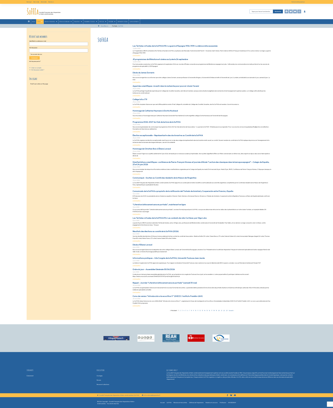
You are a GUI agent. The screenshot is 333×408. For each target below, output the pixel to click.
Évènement (30, 376)
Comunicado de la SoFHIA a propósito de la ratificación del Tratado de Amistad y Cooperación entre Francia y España (183, 191)
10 (195, 310)
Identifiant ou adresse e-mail (37, 41)
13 (202, 310)
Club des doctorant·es (134, 21)
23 (227, 310)
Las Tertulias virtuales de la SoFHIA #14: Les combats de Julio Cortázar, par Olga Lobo (170, 218)
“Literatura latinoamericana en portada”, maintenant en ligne (159, 204)
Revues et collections (103, 384)
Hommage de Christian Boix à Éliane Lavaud (152, 149)
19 (216, 310)
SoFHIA (38, 21)
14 (204, 310)
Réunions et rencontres (50, 21)
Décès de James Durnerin (143, 72)
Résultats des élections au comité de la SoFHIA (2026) (156, 231)
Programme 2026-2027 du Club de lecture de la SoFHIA (157, 122)
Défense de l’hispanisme (64, 21)
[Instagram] (299, 11)
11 (197, 310)
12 (200, 310)
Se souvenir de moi (36, 54)
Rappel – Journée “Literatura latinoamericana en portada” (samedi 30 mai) (165, 283)
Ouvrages (100, 376)
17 (211, 310)
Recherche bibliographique (298, 2)
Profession (101, 21)
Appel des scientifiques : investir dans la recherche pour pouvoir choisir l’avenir (166, 86)
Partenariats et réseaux (123, 21)
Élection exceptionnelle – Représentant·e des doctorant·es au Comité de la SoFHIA (168, 135)
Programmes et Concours (89, 21)
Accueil (33, 21)
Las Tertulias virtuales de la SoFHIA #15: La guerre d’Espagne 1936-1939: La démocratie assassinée (175, 46)
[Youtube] (295, 11)
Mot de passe (33, 48)
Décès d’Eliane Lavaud (142, 244)
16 (209, 310)
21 (221, 310)
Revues (99, 380)
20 (219, 310)
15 (207, 310)
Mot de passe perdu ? (35, 61)
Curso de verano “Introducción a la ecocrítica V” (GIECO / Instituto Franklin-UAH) (168, 296)
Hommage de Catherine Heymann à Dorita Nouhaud (155, 111)
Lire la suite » (136, 55)
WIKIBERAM (111, 21)
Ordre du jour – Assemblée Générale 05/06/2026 (154, 269)
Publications (77, 21)
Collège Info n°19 (140, 99)
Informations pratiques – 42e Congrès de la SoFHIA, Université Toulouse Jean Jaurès (169, 258)
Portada (114, 26)
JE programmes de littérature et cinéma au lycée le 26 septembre (160, 59)
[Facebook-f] (227, 395)
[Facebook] (286, 11)
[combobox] (261, 11)
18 (214, 310)
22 (224, 310)
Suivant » (231, 310)
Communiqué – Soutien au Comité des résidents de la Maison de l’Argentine (164, 178)
